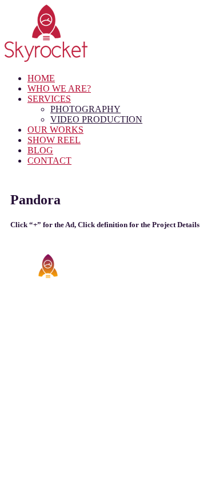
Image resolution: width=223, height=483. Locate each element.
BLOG (40, 150)
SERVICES (49, 99)
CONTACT (49, 160)
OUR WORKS (55, 129)
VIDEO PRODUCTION (96, 119)
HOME (41, 78)
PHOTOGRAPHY (85, 109)
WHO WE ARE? (59, 88)
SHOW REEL (54, 140)
